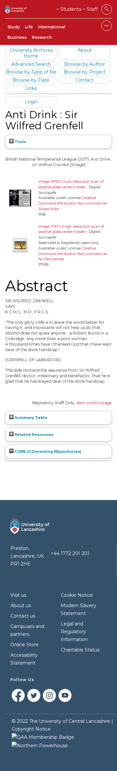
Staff (92, 9)
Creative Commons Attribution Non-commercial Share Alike (72, 203)
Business (17, 37)
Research (42, 37)
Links (31, 88)
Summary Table (30, 417)
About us (20, 605)
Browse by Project (85, 72)
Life (29, 26)
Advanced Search (31, 64)
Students (70, 9)
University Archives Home (31, 53)
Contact (84, 80)
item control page (94, 402)
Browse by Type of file (31, 72)
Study (13, 26)
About (85, 50)
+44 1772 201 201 (70, 553)
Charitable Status (80, 650)
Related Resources (33, 434)
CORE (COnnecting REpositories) (47, 451)
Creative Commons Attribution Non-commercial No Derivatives (72, 254)
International (51, 26)
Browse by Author (84, 64)
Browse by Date (31, 80)
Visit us (18, 595)
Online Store (24, 645)
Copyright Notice (31, 729)
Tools (20, 141)
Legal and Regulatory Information (74, 631)
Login (31, 102)
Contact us (22, 616)
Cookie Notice (77, 595)
